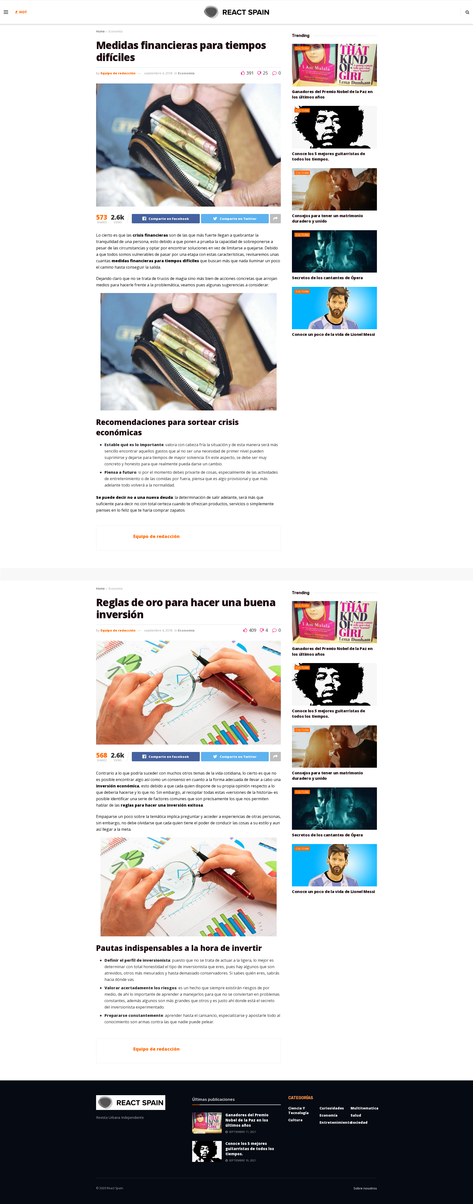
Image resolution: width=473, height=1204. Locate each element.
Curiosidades (332, 1108)
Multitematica (364, 1108)
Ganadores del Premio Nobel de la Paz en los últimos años (247, 1120)
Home (100, 31)
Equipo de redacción (118, 73)
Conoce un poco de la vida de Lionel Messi (333, 334)
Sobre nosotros (365, 1188)
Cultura (302, 48)
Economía (115, 31)
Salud (356, 1115)
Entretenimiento (336, 1122)
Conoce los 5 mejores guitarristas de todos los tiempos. (328, 156)
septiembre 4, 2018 (158, 73)
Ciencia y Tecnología (298, 1110)
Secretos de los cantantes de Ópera (327, 277)
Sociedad (359, 1122)
